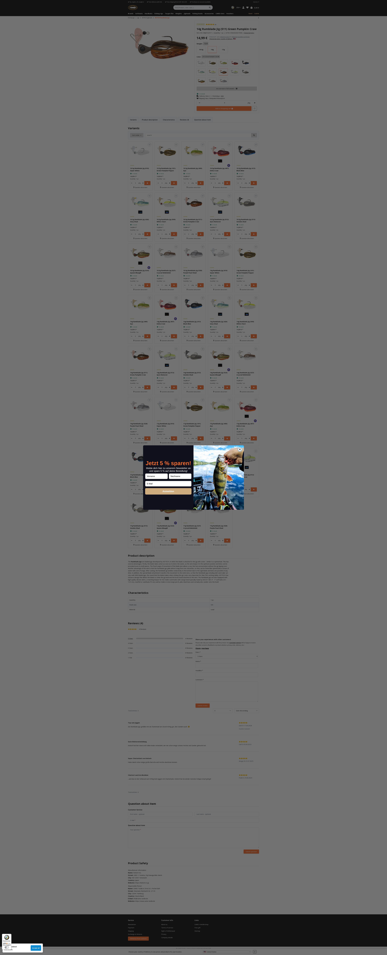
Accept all (36, 948)
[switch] (7, 947)
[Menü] (10, 935)
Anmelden (168, 491)
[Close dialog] (240, 449)
